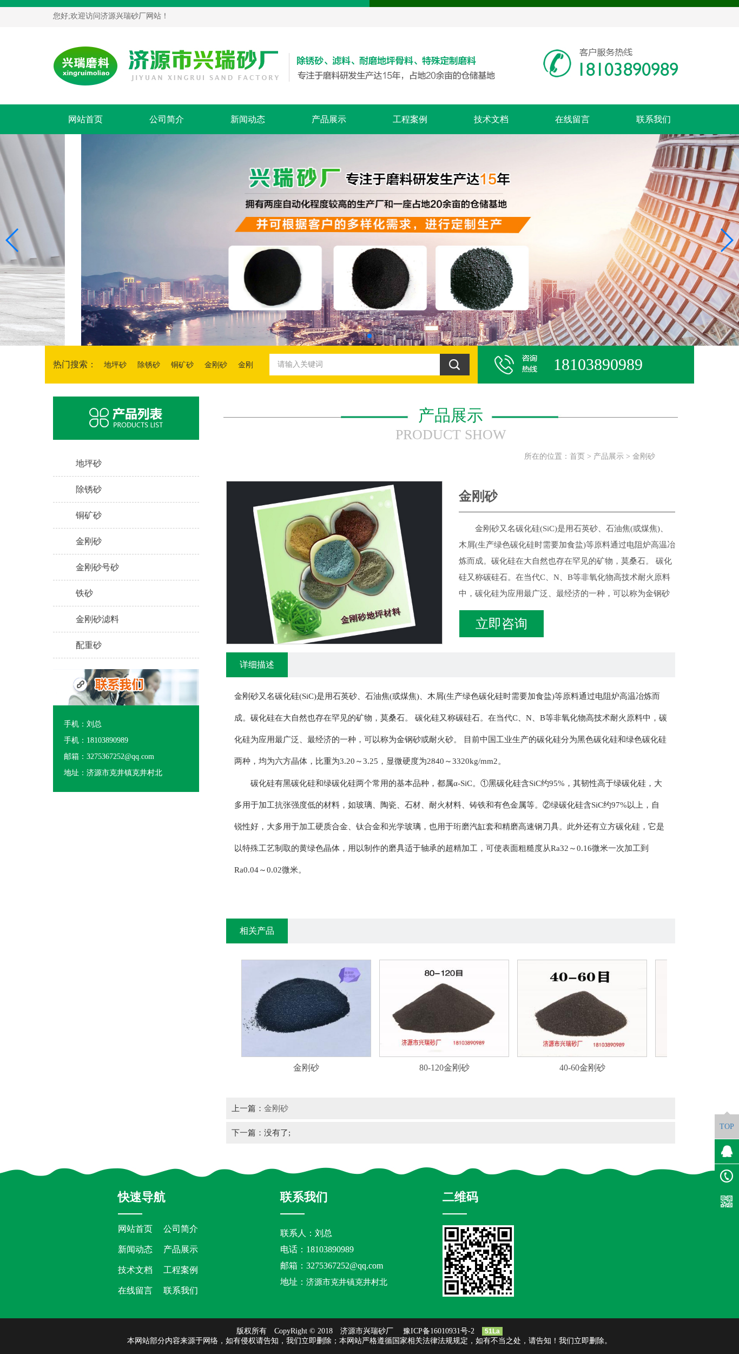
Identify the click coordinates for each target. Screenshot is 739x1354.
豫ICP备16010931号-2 (438, 1331)
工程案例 (410, 119)
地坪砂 (115, 365)
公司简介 (166, 119)
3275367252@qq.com (344, 1265)
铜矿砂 (182, 365)
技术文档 (491, 119)
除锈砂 (148, 365)
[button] (361, 336)
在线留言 (572, 119)
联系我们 (653, 119)
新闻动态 (247, 119)
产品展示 (329, 119)
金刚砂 (215, 365)
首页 (577, 456)
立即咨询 (501, 624)
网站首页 (85, 119)
